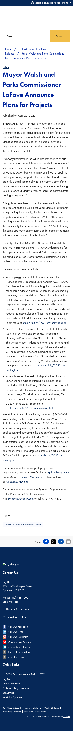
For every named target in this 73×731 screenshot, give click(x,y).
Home (8, 49)
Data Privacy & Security (12, 708)
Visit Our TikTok (16, 657)
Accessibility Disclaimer (12, 711)
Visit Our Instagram (18, 637)
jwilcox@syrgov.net (16, 481)
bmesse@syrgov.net (32, 477)
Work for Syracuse (12, 697)
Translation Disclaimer (33, 708)
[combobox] (50, 2)
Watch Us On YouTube (19, 642)
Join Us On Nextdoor (19, 652)
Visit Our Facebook (18, 626)
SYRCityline (8, 692)
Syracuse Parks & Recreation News (22, 524)
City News (8, 679)
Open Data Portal (12, 683)
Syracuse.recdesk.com (21, 498)
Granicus (66, 716)
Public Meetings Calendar (16, 688)
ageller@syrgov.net (58, 472)
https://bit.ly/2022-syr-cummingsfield (31, 408)
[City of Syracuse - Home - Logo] (11, 18)
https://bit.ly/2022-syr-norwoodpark (44, 323)
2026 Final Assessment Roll (25, 674)
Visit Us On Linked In (19, 647)
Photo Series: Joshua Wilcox (35, 711)
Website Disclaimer (51, 708)
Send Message (11, 601)
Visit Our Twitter (16, 631)
